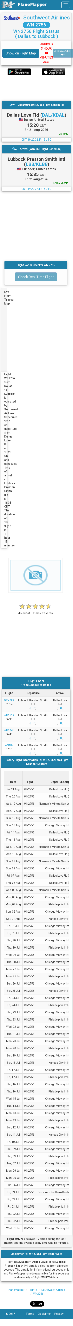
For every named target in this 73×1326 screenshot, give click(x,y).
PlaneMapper (16, 1289)
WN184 (9, 745)
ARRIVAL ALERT (63, 51)
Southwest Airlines (46, 17)
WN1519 (9, 715)
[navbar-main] (65, 5)
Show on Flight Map (21, 53)
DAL (60, 708)
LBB (32, 708)
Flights (33, 1289)
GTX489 (9, 700)
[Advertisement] (36, 88)
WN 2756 (36, 25)
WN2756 (38, 1293)
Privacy (60, 1313)
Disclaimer (46, 1313)
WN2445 (9, 730)
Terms (32, 1313)
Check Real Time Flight (36, 277)
